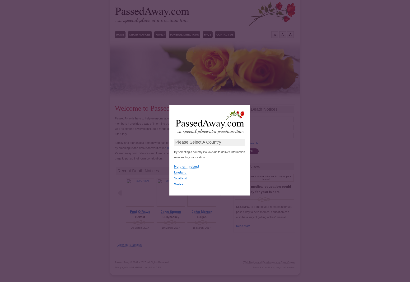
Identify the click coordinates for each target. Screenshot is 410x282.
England (180, 172)
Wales (178, 184)
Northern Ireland (186, 166)
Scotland (180, 178)
